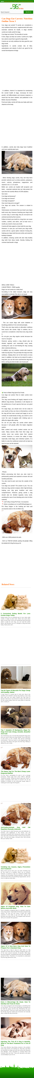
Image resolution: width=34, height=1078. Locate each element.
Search (28, 12)
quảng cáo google (23, 541)
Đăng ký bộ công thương (27, 1)
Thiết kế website (17, 1)
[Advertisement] (17, 71)
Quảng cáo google (8, 1)
